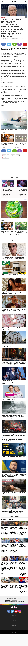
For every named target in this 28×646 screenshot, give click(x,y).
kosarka (12, 155)
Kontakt (14, 615)
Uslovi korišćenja (14, 623)
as (8, 155)
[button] (2, 186)
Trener (3, 155)
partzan (18, 155)
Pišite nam (14, 625)
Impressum (14, 620)
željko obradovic (5, 157)
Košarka (3, 17)
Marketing (14, 618)
